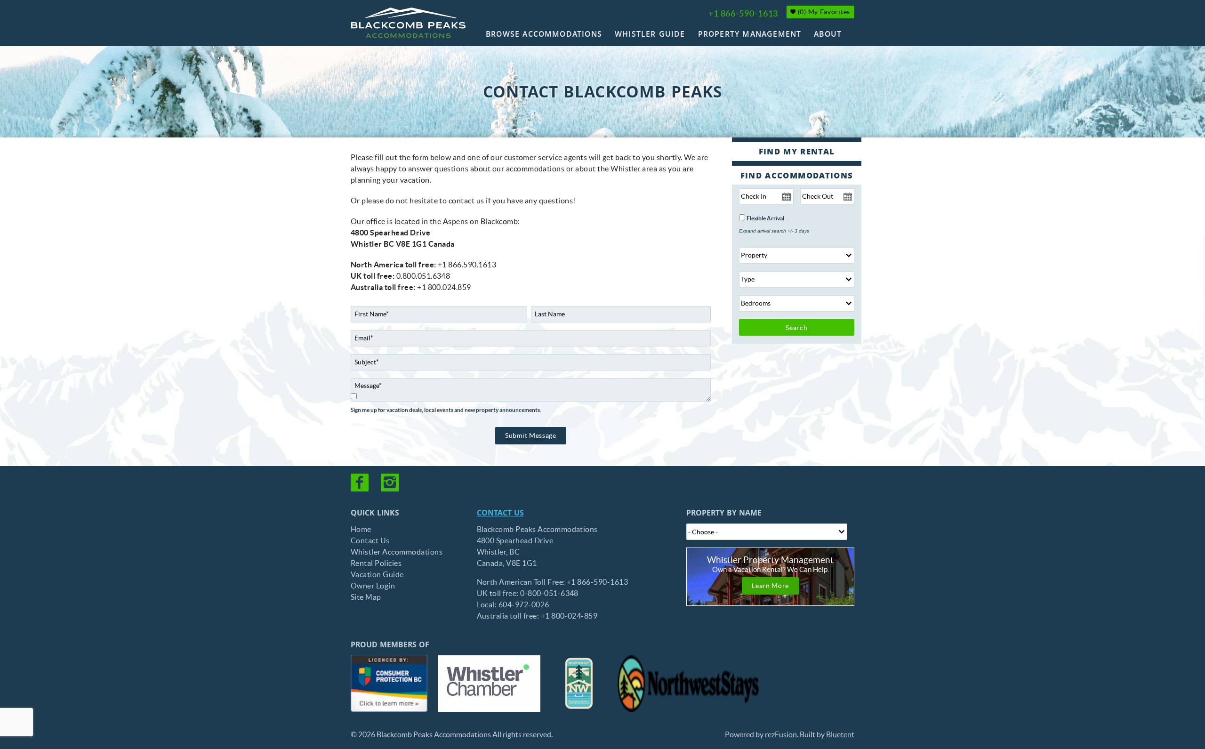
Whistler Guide (650, 35)
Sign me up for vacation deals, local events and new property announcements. (446, 410)
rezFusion (781, 734)
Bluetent (840, 734)
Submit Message (530, 435)
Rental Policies (376, 563)
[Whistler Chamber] (489, 683)
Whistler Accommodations (396, 552)
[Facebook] (360, 482)
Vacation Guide (377, 574)
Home (361, 529)
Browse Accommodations (544, 35)
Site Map (366, 597)
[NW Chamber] (579, 683)
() (823, 12)
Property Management (750, 35)
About (828, 35)
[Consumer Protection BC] (389, 683)
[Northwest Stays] (688, 683)
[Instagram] (391, 482)
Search (796, 327)
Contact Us (370, 540)
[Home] (408, 23)
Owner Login (373, 585)
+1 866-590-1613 (743, 13)
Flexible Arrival (765, 218)
